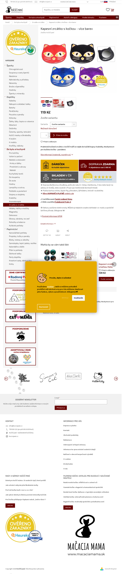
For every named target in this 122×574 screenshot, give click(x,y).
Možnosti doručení (49, 128)
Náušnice (13, 76)
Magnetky (13, 212)
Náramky (13, 83)
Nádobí (13, 170)
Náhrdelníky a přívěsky (19, 79)
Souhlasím (78, 298)
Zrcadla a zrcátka (16, 205)
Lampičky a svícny (17, 187)
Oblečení (13, 125)
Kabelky (12, 100)
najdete (58, 193)
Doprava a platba (69, 426)
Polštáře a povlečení (18, 191)
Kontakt (66, 430)
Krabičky (12, 198)
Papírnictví (12, 229)
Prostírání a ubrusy (18, 167)
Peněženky (13, 111)
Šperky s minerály (16, 93)
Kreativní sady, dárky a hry (20, 260)
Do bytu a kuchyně (16, 149)
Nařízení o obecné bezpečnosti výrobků (78, 454)
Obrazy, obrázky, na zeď (19, 218)
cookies (50, 286)
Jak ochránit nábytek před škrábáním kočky (21, 485)
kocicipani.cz (13, 436)
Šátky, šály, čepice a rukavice (21, 121)
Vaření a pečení (15, 156)
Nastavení (43, 307)
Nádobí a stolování (17, 160)
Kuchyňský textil (16, 174)
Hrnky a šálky (15, 163)
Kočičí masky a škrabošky (20, 135)
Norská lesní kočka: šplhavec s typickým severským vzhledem (86, 492)
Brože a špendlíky (16, 86)
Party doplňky (15, 257)
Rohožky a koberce (17, 222)
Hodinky (12, 90)
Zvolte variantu (106, 279)
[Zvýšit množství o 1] (49, 134)
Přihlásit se (61, 408)
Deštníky (13, 128)
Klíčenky (12, 118)
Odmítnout (65, 298)
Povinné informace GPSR (52, 216)
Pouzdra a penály (16, 114)
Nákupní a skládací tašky (19, 104)
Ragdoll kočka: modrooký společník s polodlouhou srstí (83, 502)
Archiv (10, 505)
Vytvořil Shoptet (111, 569)
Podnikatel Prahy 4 (63, 202)
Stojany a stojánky (17, 194)
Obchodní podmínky (70, 435)
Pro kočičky (14, 153)
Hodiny (12, 184)
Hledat (75, 10)
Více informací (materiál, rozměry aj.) (56, 154)
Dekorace (13, 215)
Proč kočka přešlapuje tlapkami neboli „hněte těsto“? (25, 500)
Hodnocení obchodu (68, 2)
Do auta (12, 180)
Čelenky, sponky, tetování (20, 132)
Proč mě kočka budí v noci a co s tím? (19, 490)
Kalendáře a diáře (16, 246)
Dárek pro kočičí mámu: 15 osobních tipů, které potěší (25, 480)
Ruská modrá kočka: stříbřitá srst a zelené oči (80, 482)
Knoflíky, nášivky (16, 146)
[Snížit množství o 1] (49, 136)
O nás (65, 469)
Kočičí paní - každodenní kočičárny (21, 433)
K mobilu (13, 142)
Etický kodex (68, 464)
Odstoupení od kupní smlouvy (74, 445)
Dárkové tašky (15, 253)
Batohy (12, 107)
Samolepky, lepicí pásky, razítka (22, 243)
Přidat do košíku (62, 135)
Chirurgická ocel (16, 69)
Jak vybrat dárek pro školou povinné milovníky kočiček (25, 495)
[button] (116, 378)
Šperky (10, 65)
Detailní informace (47, 224)
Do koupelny (14, 177)
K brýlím (12, 139)
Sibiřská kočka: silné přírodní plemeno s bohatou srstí (83, 497)
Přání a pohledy (15, 250)
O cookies (67, 459)
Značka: (47, 32)
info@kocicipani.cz (15, 426)
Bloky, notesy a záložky (19, 240)
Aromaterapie (15, 201)
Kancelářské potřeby (18, 233)
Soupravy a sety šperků (19, 72)
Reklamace (67, 440)
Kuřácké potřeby (16, 225)
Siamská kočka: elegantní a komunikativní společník (83, 487)
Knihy (11, 264)
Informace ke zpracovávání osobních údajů (79, 449)
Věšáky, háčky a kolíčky (19, 208)
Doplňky (11, 97)
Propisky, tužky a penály (19, 236)
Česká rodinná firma (63, 199)
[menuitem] (8, 17)
